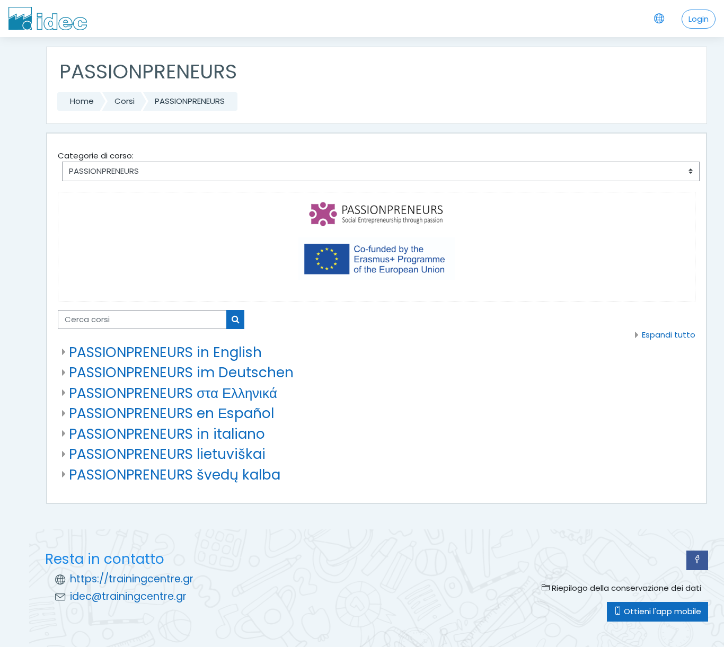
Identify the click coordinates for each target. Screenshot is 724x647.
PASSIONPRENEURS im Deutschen (181, 372)
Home (82, 101)
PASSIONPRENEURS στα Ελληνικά (173, 393)
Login (698, 18)
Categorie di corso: (96, 155)
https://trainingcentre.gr (131, 579)
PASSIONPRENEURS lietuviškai (167, 454)
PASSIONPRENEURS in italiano (167, 434)
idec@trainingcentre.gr (128, 596)
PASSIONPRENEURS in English (165, 352)
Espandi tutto (668, 334)
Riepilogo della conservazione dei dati (625, 587)
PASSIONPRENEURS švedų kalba (174, 474)
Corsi (124, 101)
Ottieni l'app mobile (661, 611)
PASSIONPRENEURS (190, 101)
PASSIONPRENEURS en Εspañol (171, 413)
